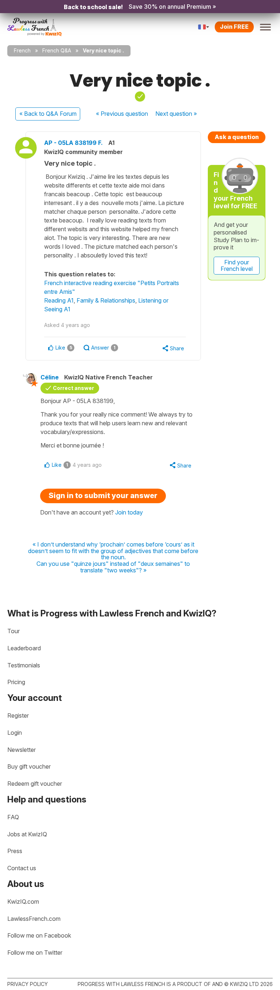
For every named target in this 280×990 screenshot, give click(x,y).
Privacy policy (27, 984)
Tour (13, 631)
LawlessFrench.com (34, 918)
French (22, 50)
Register (18, 715)
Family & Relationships (106, 300)
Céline (49, 377)
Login (14, 732)
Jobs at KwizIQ (27, 834)
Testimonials (23, 665)
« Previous (122, 113)
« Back (48, 113)
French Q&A (56, 50)
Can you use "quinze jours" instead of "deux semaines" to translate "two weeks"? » (113, 567)
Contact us (21, 868)
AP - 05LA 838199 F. (73, 142)
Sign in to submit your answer (103, 495)
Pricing (16, 682)
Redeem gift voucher (34, 783)
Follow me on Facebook (39, 935)
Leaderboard (24, 648)
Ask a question (237, 137)
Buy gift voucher (29, 766)
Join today (129, 512)
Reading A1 (59, 300)
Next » (176, 113)
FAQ (13, 817)
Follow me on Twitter (34, 952)
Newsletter (21, 749)
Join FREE (234, 26)
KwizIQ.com (23, 901)
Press (14, 851)
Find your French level (237, 265)
